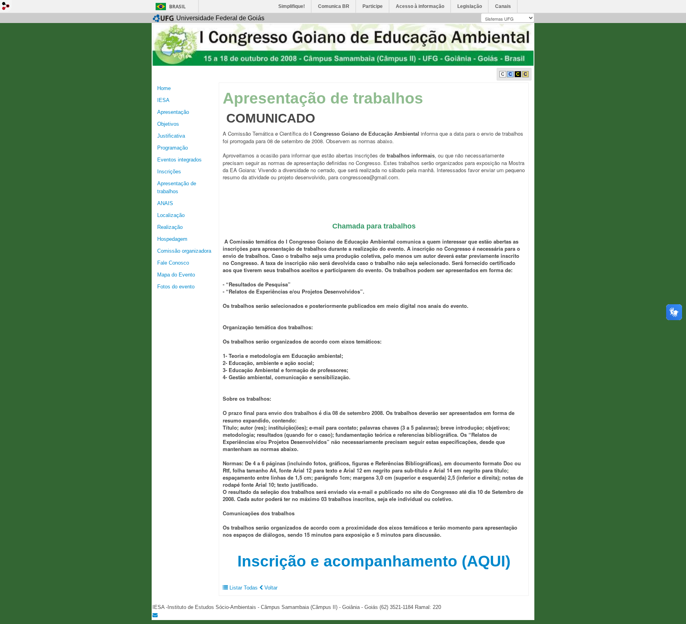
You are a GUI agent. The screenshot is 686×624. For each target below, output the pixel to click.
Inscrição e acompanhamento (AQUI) (374, 561)
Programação (172, 148)
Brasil (177, 6)
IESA (163, 100)
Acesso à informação (420, 6)
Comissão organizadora (184, 251)
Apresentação (173, 112)
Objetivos (168, 124)
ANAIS (165, 203)
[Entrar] (6, 6)
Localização (171, 215)
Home (164, 88)
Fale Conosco (173, 263)
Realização (170, 227)
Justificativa (171, 136)
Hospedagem (172, 239)
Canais (503, 6)
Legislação (469, 6)
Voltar (270, 588)
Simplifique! (291, 6)
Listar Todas (243, 588)
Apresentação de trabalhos (176, 187)
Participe (372, 6)
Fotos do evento (176, 287)
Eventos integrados (179, 160)
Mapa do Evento (176, 275)
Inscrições (169, 172)
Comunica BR (333, 6)
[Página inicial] (343, 44)
